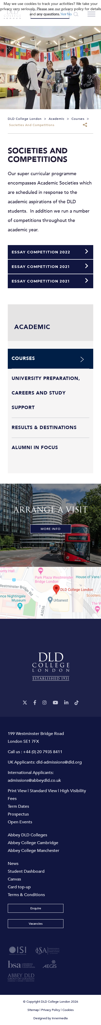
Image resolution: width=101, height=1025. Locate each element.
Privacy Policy (50, 1010)
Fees (12, 798)
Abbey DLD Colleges (27, 835)
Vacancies (35, 924)
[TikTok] (76, 703)
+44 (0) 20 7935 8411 (42, 752)
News (13, 863)
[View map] (50, 593)
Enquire (35, 908)
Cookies (68, 1010)
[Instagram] (44, 703)
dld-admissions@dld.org (59, 762)
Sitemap (33, 1010)
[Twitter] (25, 703)
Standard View (43, 791)
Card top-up (19, 887)
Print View (17, 791)
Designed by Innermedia (50, 1018)
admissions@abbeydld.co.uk (34, 780)
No (69, 14)
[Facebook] (35, 703)
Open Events (20, 822)
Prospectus (18, 814)
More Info (51, 529)
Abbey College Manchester (33, 850)
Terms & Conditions (26, 895)
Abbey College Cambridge (33, 843)
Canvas (14, 879)
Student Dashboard (26, 871)
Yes (63, 14)
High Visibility (73, 791)
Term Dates (18, 806)
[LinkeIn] (66, 703)
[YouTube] (55, 703)
